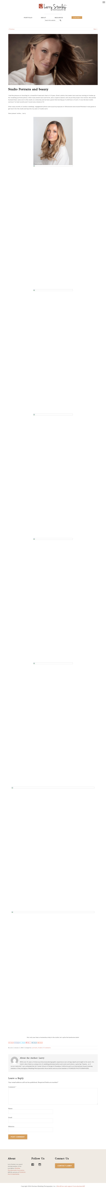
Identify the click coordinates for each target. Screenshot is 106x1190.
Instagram (40, 1164)
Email (10, 1117)
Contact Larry (65, 1166)
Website (11, 1126)
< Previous (11, 29)
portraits (35, 1047)
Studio (40, 1047)
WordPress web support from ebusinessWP (71, 1186)
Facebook (32, 1164)
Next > (96, 29)
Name (10, 1108)
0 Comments (47, 1047)
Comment (12, 1087)
